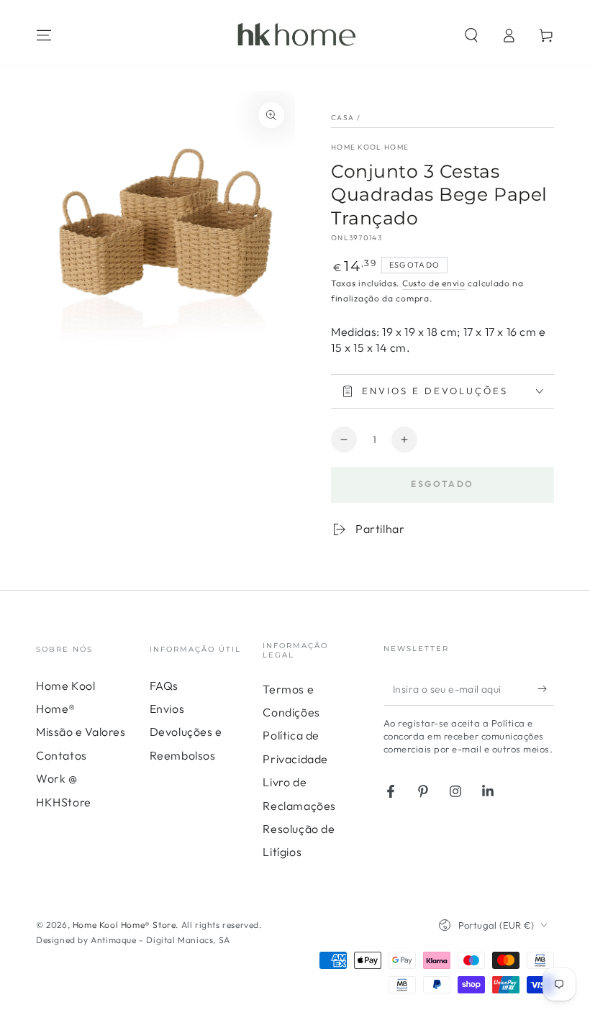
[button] (471, 35)
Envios (167, 708)
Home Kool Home (370, 147)
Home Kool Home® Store (124, 924)
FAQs (164, 685)
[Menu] (44, 35)
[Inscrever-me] (545, 689)
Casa (342, 117)
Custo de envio (434, 283)
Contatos (61, 755)
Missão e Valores (81, 731)
